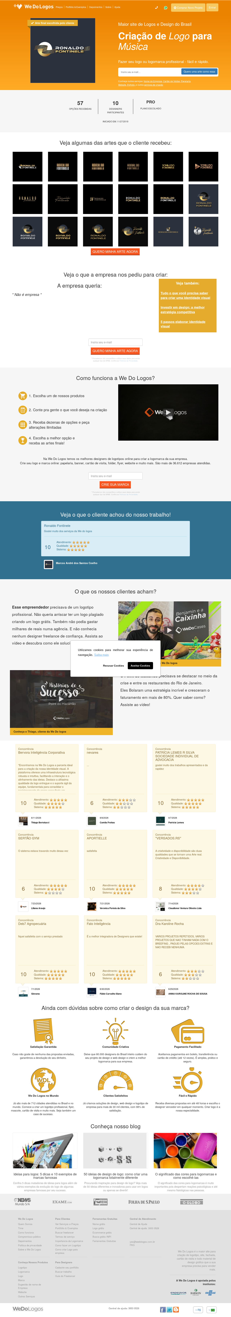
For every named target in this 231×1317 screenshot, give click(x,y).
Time (20, 1228)
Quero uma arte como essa (199, 71)
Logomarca (24, 1271)
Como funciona (26, 1232)
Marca (21, 1280)
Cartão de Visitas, (172, 81)
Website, (122, 84)
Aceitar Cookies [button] (140, 665)
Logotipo (22, 1267)
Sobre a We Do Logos (29, 1249)
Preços (59, 6)
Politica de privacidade (30, 1245)
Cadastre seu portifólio (67, 1267)
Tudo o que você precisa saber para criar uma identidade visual (185, 295)
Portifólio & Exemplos (66, 1228)
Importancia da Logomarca (69, 1241)
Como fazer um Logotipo (68, 1245)
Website (22, 1292)
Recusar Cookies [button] (113, 665)
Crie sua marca (115, 484)
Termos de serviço (65, 1236)
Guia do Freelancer (65, 1276)
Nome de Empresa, (153, 81)
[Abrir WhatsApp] (9, 1307)
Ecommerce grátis (102, 1232)
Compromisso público (29, 1236)
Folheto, (131, 84)
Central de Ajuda (138, 1224)
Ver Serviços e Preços (67, 1224)
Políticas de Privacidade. (128, 361)
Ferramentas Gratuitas (104, 1241)
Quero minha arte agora (115, 251)
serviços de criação (153, 84)
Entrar (212, 7)
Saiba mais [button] (101, 654)
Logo (20, 1276)
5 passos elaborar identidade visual (183, 324)
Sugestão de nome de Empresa (29, 1286)
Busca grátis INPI (102, 1236)
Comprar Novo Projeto (189, 7)
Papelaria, (186, 81)
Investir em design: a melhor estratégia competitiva (183, 309)
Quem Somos (25, 1224)
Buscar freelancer (64, 1232)
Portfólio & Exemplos (76, 6)
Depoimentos (95, 6)
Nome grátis (99, 1224)
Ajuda (117, 6)
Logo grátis (98, 1228)
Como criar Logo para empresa (66, 1251)
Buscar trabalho (63, 1271)
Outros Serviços (26, 1296)
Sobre (108, 6)
